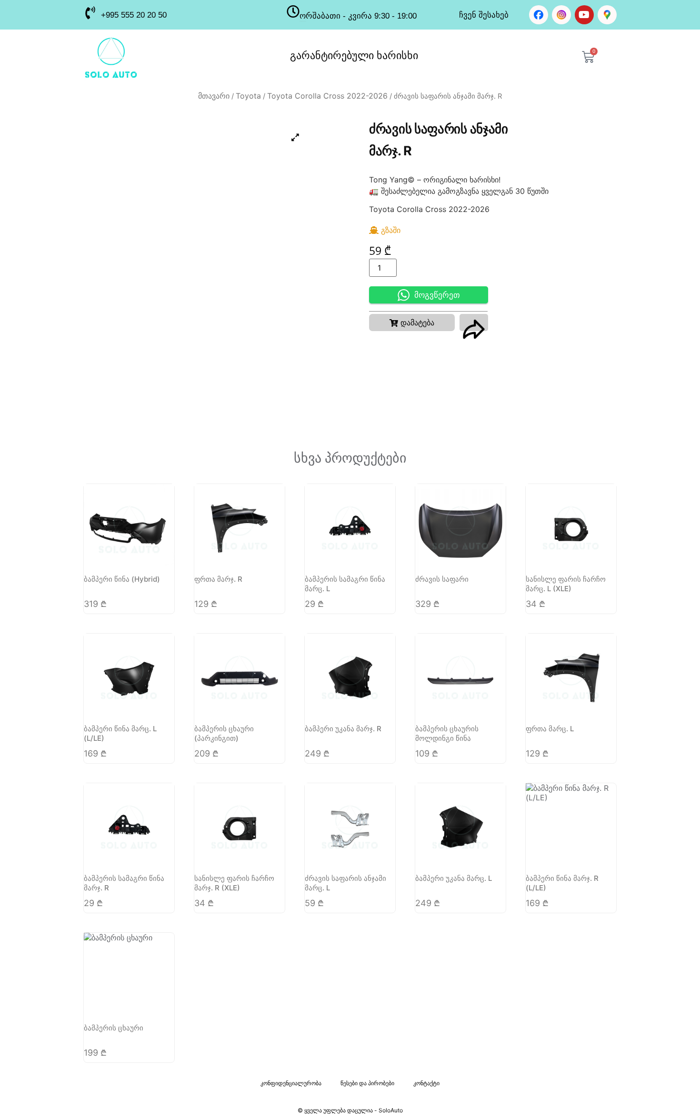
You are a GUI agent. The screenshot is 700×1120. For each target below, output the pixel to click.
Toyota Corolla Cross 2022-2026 (327, 96)
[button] (412, 322)
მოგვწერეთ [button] (437, 295)
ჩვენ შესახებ (484, 15)
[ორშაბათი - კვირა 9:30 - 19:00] (293, 11)
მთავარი (214, 96)
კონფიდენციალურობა (290, 1083)
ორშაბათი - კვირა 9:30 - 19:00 (358, 15)
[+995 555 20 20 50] (89, 12)
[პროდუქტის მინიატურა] (295, 137)
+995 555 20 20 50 (134, 15)
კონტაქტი (426, 1083)
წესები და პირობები (367, 1083)
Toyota (248, 96)
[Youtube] (584, 14)
